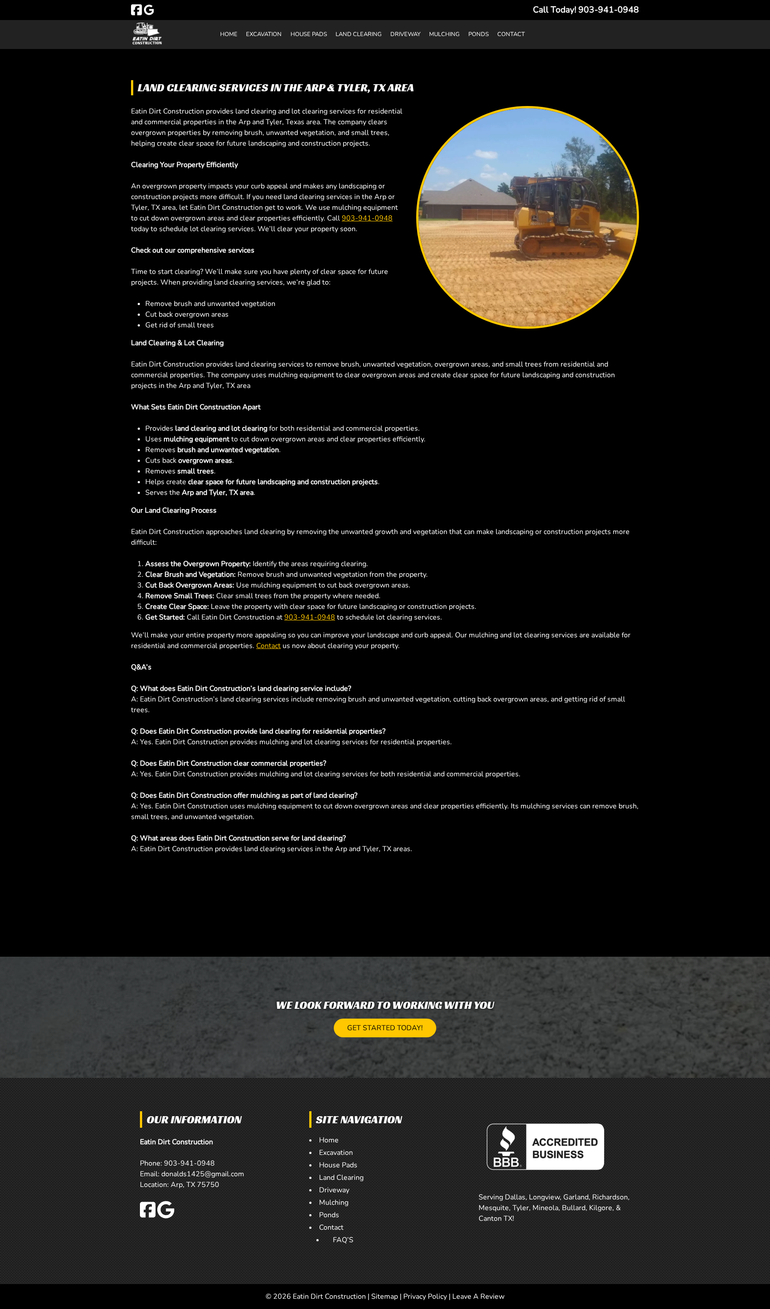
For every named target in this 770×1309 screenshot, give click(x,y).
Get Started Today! (385, 1028)
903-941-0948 (367, 218)
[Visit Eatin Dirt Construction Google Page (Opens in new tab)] (149, 9)
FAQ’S (343, 1240)
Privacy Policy (425, 1296)
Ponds (478, 34)
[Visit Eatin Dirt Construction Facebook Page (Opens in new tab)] (136, 10)
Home (229, 34)
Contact (511, 34)
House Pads (309, 34)
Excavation (264, 34)
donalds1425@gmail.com (202, 1174)
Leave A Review (478, 1296)
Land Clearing (358, 34)
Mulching (444, 34)
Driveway (405, 34)
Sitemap (384, 1296)
